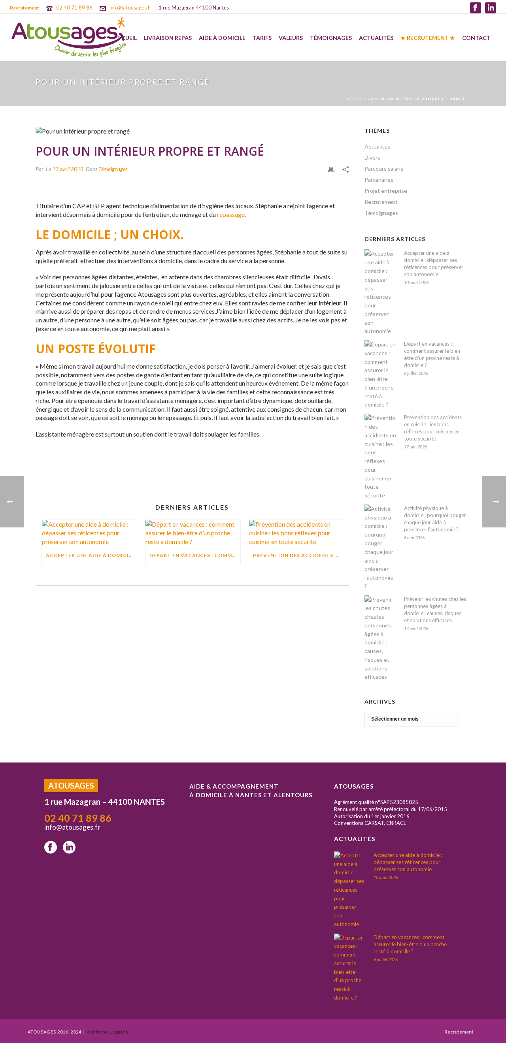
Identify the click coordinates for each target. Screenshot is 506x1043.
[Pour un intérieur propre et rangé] (192, 131)
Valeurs (291, 37)
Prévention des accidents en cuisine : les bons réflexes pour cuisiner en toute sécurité (433, 428)
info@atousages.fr (130, 7)
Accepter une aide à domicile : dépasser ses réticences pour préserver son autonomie (433, 263)
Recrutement (381, 201)
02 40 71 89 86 (74, 7)
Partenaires (378, 179)
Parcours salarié (384, 168)
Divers (372, 157)
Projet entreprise (385, 190)
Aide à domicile (222, 37)
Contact (476, 37)
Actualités (376, 37)
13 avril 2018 (67, 169)
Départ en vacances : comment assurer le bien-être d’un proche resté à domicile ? (433, 354)
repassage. (231, 214)
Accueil (356, 98)
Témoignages (331, 37)
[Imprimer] (331, 168)
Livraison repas (168, 37)
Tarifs (262, 37)
